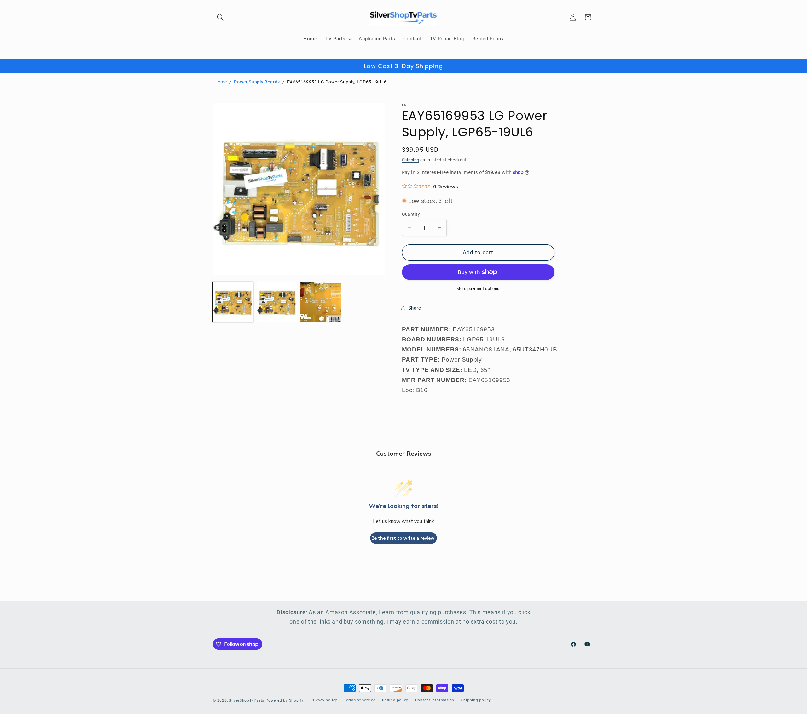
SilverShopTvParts (246, 700)
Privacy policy (323, 700)
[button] (220, 17)
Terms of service (359, 700)
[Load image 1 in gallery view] (233, 302)
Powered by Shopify (284, 700)
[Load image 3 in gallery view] (320, 302)
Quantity (411, 214)
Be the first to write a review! (403, 538)
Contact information (435, 700)
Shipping (410, 159)
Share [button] (414, 308)
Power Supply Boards (257, 81)
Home (220, 81)
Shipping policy (476, 700)
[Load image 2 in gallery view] (277, 302)
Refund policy (395, 700)
